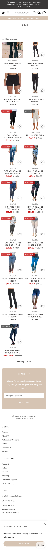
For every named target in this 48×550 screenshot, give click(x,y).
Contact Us (6, 447)
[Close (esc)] (45, 524)
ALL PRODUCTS (23, 18)
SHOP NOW (24, 544)
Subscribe (24, 403)
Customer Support (9, 479)
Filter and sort (11, 39)
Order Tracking (8, 483)
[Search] (34, 12)
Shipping (5, 475)
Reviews (5, 451)
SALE (32, 18)
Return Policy (28, 418)
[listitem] (24, 4)
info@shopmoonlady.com (12, 496)
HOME (10, 18)
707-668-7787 (8, 501)
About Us (5, 436)
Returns (5, 444)
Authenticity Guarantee (11, 440)
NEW (15, 18)
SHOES (37, 18)
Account (5, 464)
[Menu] (7, 12)
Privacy (5, 432)
